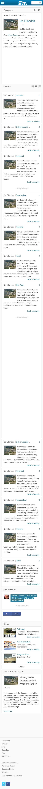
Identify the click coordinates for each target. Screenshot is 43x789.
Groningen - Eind (23, 657)
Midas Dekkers (13, 35)
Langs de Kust (22, 655)
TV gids (21, 666)
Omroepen (6, 741)
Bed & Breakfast (23, 642)
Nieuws (4, 744)
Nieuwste (6, 86)
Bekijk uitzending (33, 637)
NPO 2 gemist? (16, 598)
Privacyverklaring (8, 766)
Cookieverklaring (8, 769)
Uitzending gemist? (18, 595)
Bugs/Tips (5, 750)
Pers (3, 753)
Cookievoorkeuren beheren (12, 775)
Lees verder (8, 711)
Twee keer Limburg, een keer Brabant (26, 645)
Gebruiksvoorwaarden (10, 763)
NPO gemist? (29, 598)
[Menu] (3, 2)
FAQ (3, 747)
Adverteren (6, 756)
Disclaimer (6, 772)
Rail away (21, 629)
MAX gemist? (32, 595)
